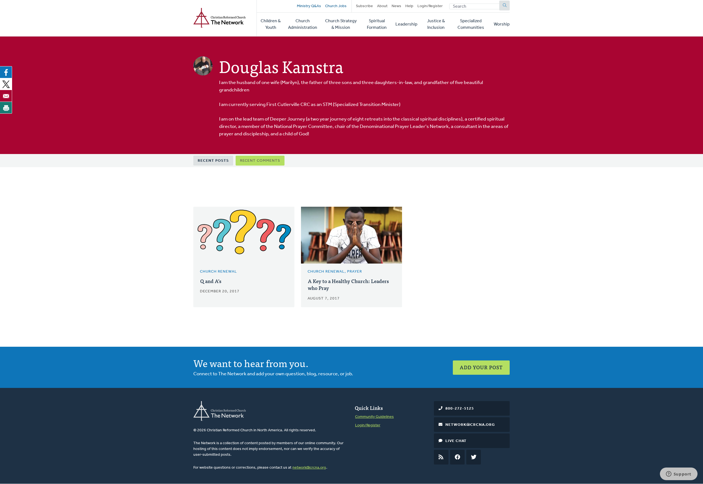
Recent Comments (260, 161)
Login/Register (430, 6)
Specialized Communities (470, 24)
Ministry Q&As (309, 6)
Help (409, 6)
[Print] (6, 108)
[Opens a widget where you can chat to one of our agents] (679, 474)
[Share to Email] (6, 96)
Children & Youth (271, 24)
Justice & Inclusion (436, 24)
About (382, 6)
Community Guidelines (374, 417)
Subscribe (364, 6)
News (396, 6)
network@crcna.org (309, 468)
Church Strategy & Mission (341, 24)
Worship (502, 24)
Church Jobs (336, 6)
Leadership (406, 24)
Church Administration (302, 24)
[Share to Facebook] (6, 72)
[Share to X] (6, 84)
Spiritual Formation (377, 24)
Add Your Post (481, 367)
